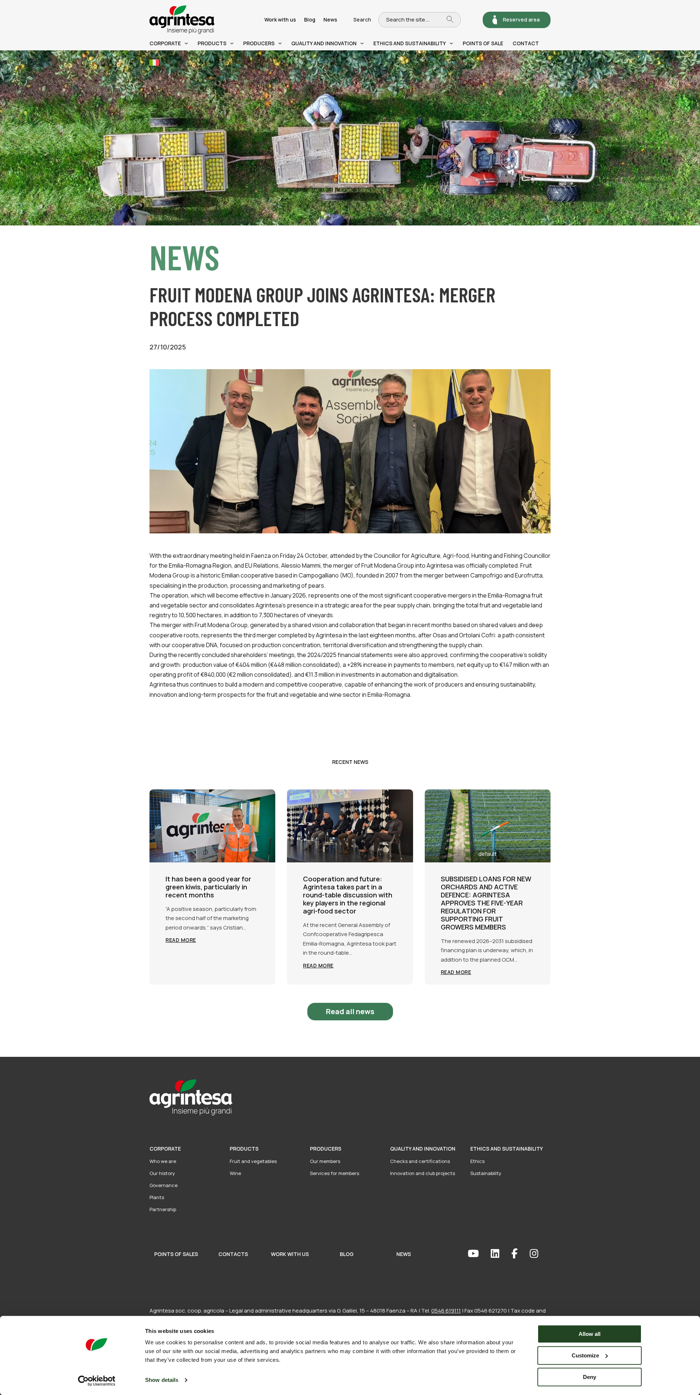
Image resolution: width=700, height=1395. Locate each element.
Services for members (334, 1173)
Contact (526, 43)
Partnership (162, 1209)
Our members (325, 1161)
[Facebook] (521, 1253)
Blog (309, 19)
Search (362, 19)
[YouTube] (479, 1253)
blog (347, 1254)
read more (181, 939)
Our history (162, 1173)
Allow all (589, 1334)
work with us (290, 1254)
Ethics (477, 1161)
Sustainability (485, 1173)
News (330, 19)
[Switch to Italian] (154, 62)
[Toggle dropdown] (186, 43)
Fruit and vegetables (253, 1161)
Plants (156, 1197)
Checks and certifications (420, 1161)
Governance (163, 1185)
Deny (589, 1377)
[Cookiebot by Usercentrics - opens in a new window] (97, 1380)
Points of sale (483, 43)
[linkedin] (501, 1253)
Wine (235, 1173)
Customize (585, 1355)
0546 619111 (446, 1310)
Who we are (162, 1161)
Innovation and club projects (422, 1173)
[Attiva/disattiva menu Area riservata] (495, 19)
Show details (161, 1380)
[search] (453, 19)
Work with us (280, 19)
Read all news (350, 1011)
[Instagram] (540, 1253)
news (403, 1254)
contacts (233, 1254)
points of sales (176, 1254)
